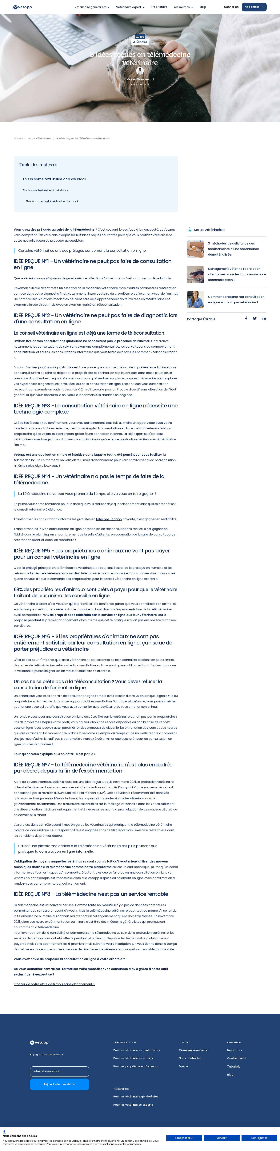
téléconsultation (109, 519)
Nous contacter (190, 1058)
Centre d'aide (236, 1058)
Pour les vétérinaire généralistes (135, 1096)
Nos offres (234, 1050)
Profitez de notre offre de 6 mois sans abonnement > (54, 984)
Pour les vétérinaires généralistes (136, 1050)
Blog (230, 1074)
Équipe (183, 1066)
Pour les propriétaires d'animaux (136, 1066)
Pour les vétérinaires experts (133, 1058)
